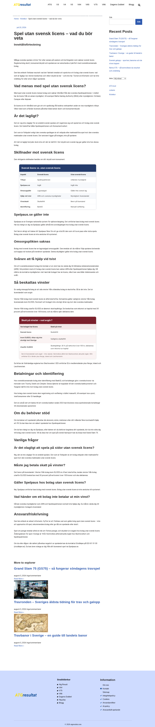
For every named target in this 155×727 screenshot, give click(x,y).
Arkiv (111, 78)
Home (16, 19)
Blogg (131, 4)
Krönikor (23, 19)
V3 (57, 4)
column (112, 90)
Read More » (19, 579)
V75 (95, 4)
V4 (64, 4)
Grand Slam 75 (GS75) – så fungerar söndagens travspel (57, 568)
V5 (71, 4)
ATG (50, 4)
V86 (104, 4)
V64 (79, 4)
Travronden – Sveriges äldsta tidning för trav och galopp (57, 602)
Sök (110, 17)
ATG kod (112, 86)
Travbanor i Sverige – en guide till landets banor (50, 635)
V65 (87, 4)
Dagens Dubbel (117, 4)
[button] (139, 5)
